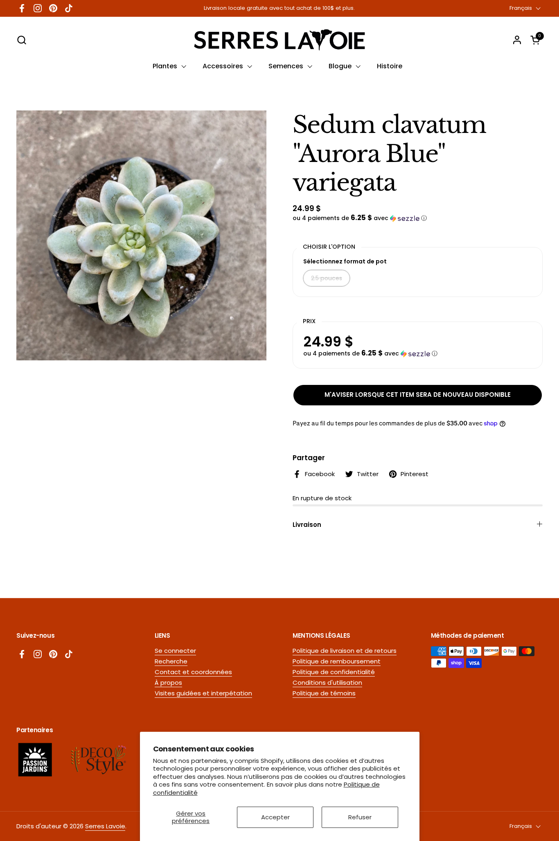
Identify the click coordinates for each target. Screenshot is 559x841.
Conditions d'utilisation (327, 682)
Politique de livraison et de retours (345, 650)
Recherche (171, 661)
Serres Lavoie (105, 826)
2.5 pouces (326, 278)
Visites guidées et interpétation (203, 693)
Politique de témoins (324, 693)
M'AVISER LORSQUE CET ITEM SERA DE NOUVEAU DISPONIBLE (418, 394)
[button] (21, 40)
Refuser (360, 817)
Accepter (275, 817)
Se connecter (175, 650)
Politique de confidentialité (334, 672)
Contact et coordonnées (193, 672)
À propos (168, 682)
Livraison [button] (307, 524)
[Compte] (517, 40)
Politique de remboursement (337, 661)
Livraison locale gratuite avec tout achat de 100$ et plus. (279, 8)
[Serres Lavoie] (279, 40)
